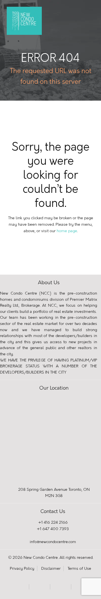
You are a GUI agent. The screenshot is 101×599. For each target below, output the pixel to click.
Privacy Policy (22, 568)
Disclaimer (51, 568)
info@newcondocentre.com (53, 541)
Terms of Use (79, 568)
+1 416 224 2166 (53, 522)
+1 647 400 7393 (53, 529)
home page (67, 231)
